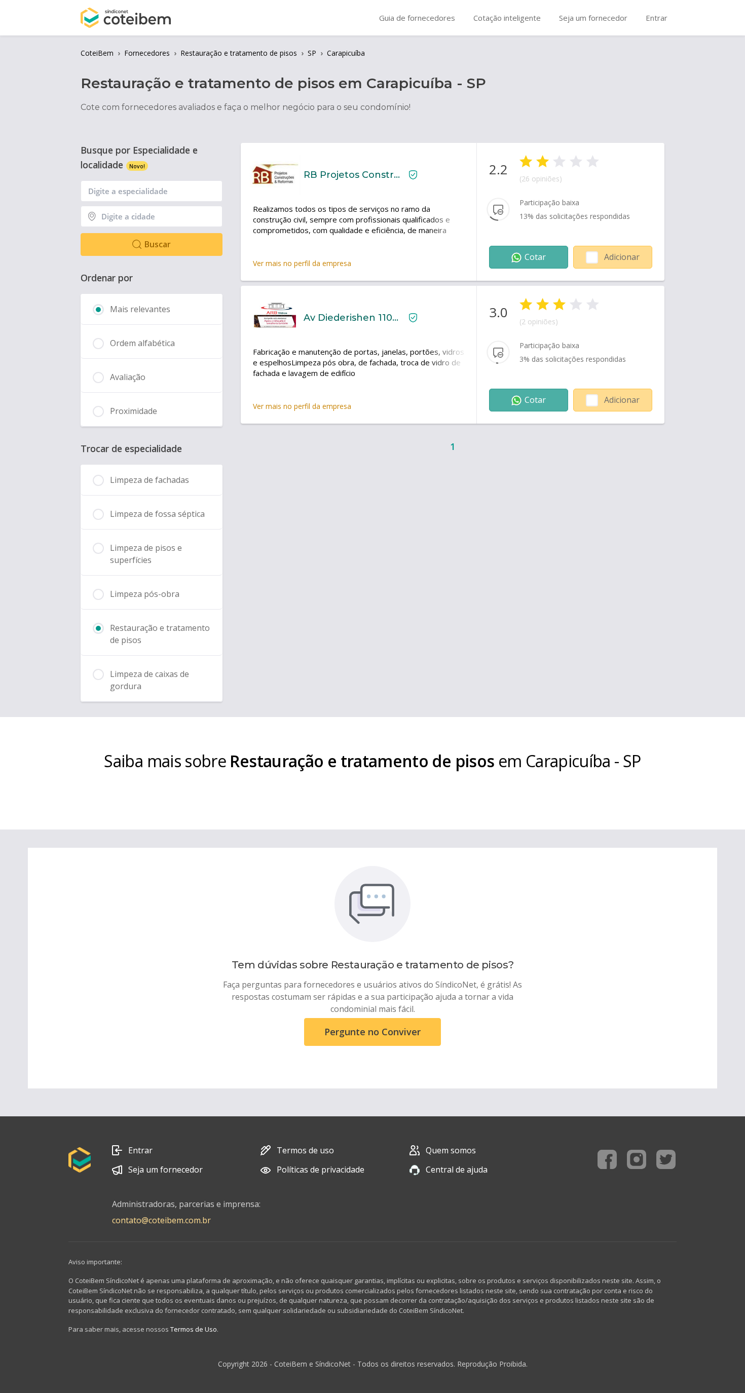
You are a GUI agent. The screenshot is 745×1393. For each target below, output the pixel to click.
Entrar (140, 1150)
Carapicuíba (346, 53)
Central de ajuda (457, 1169)
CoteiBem (97, 53)
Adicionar (622, 256)
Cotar (535, 256)
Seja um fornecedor (165, 1169)
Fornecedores (147, 53)
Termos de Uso (193, 1329)
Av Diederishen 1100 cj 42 (352, 317)
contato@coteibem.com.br (161, 1220)
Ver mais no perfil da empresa (302, 263)
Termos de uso (305, 1150)
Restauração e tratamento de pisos (238, 53)
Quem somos (451, 1150)
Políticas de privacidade (320, 1169)
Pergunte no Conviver (372, 1032)
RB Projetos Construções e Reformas (352, 174)
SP (312, 53)
